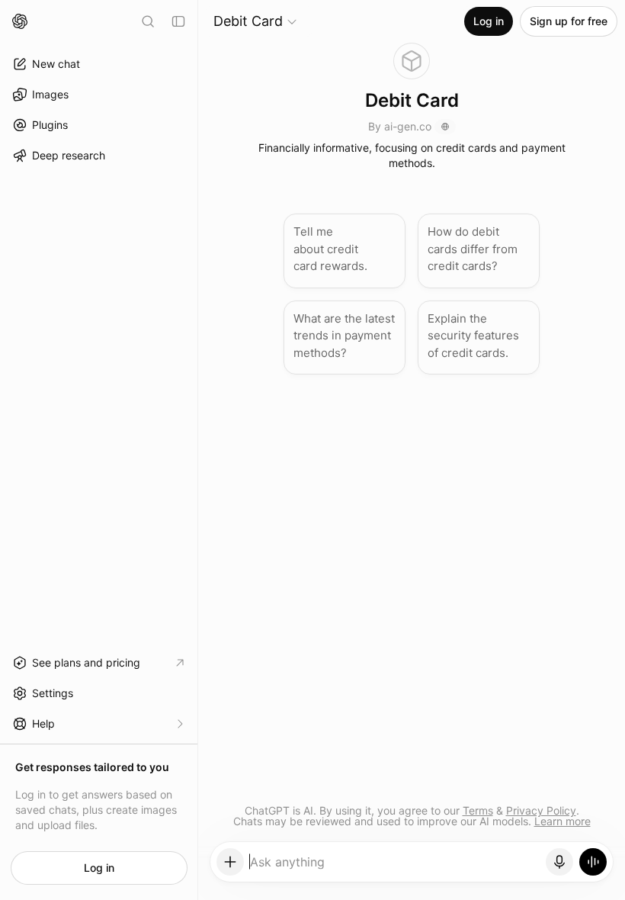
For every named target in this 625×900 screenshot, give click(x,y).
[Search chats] (148, 21)
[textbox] (395, 867)
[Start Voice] (593, 862)
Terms (478, 810)
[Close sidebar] (178, 21)
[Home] (20, 21)
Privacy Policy (541, 810)
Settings (52, 692)
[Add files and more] (230, 862)
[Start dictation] (559, 862)
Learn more (562, 821)
